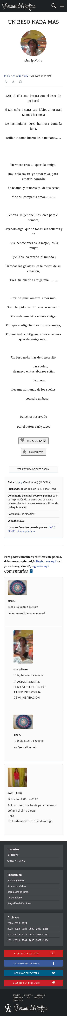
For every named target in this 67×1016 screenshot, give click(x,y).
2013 (38, 934)
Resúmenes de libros (17, 892)
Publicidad (18, 1000)
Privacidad (18, 998)
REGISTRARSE (17, 861)
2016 (17, 934)
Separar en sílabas (16, 886)
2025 (17, 923)
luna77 (12, 600)
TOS (28, 998)
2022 (17, 929)
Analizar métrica (15, 880)
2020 (31, 929)
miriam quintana (25, 531)
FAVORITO (35, 452)
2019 (38, 929)
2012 (45, 934)
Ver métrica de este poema (33, 469)
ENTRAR (14, 855)
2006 (45, 940)
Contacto (38, 998)
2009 (24, 940)
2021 (24, 929)
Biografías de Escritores (19, 903)
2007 (38, 940)
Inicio (7, 76)
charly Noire (20, 76)
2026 (10, 923)
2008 (31, 940)
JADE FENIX (15, 793)
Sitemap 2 (28, 995)
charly (19, 482)
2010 (17, 940)
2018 (45, 929)
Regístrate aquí (46, 561)
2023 (10, 929)
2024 (24, 923)
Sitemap (16, 995)
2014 (31, 934)
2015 (24, 934)
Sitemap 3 (41, 995)
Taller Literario (14, 897)
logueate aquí (40, 566)
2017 (10, 934)
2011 (10, 940)
